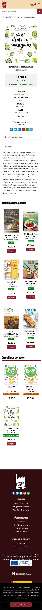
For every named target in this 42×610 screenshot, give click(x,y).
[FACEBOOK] (13, 493)
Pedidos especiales (21, 547)
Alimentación (6, 17)
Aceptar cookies (21, 604)
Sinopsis (8, 147)
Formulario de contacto (21, 510)
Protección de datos (21, 528)
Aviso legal (21, 522)
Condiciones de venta (21, 525)
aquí (26, 595)
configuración (20, 598)
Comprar (11, 251)
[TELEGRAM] (21, 493)
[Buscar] (39, 11)
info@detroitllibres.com (21, 507)
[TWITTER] (17, 493)
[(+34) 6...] (28, 493)
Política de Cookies (21, 532)
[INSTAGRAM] (24, 493)
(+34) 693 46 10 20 (21, 503)
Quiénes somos (21, 544)
